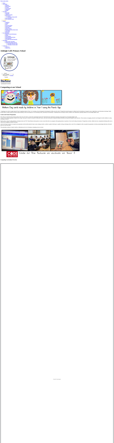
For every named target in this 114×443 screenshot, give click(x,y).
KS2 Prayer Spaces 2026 (12, 16)
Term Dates (7, 27)
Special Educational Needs (10, 37)
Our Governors (8, 8)
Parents (4, 21)
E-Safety (6, 23)
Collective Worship (8, 14)
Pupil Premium (8, 36)
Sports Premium (8, 38)
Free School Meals (8, 25)
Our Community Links (9, 19)
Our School (5, 4)
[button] (3, 73)
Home (4, 3)
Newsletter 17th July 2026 (12, 44)
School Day (7, 31)
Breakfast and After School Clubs (11, 29)
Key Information (6, 32)
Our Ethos (5, 11)
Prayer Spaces (8, 15)
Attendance (7, 22)
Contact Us (5, 45)
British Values (7, 6)
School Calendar (8, 28)
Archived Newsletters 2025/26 (11, 42)
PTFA (6, 24)
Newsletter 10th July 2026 (12, 43)
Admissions (7, 9)
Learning (4, 20)
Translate (11, 75)
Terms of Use (7, 47)
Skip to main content (4, 0)
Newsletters (5, 40)
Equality (6, 10)
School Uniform (8, 26)
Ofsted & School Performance (11, 34)
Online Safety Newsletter (10, 41)
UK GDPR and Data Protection (11, 39)
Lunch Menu (7, 30)
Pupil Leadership (8, 17)
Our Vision (7, 12)
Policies (6, 35)
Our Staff (7, 7)
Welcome (7, 5)
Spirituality (7, 13)
